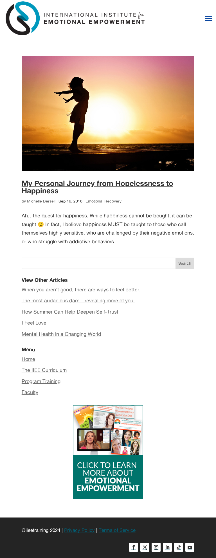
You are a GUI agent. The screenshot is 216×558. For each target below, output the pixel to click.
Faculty (30, 392)
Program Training (41, 381)
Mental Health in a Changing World (61, 334)
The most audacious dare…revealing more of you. (78, 300)
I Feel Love (34, 323)
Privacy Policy (79, 530)
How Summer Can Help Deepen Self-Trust (70, 312)
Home (28, 359)
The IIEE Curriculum (44, 370)
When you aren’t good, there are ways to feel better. (81, 289)
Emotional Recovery (104, 201)
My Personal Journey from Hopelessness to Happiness (97, 187)
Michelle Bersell (41, 201)
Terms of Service (117, 530)
